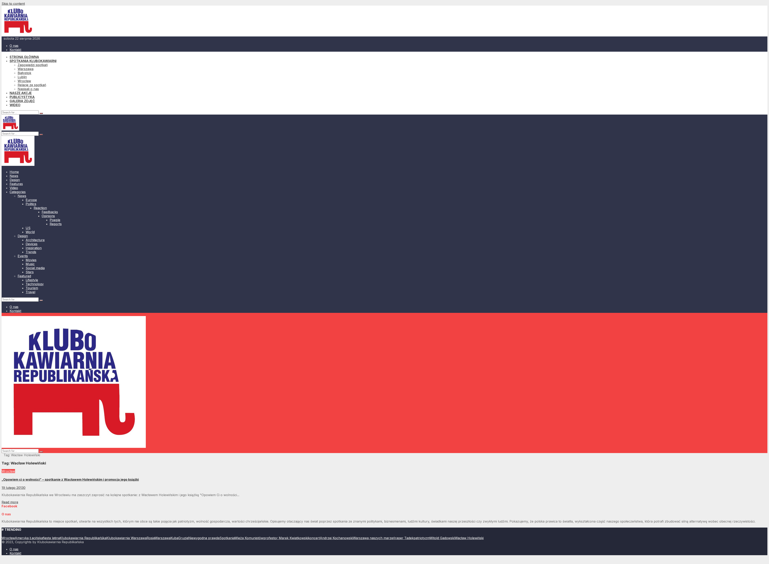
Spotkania (227, 538)
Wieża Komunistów (249, 538)
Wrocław (8, 471)
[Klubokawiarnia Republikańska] (18, 34)
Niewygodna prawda (203, 538)
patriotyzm (422, 538)
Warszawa (162, 538)
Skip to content (13, 4)
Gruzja (183, 538)
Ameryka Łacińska (29, 538)
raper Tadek (404, 538)
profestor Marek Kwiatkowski (285, 538)
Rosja (151, 538)
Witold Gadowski (442, 538)
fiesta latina (51, 538)
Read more (10, 502)
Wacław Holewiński (469, 538)
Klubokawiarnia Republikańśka (83, 538)
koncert (314, 538)
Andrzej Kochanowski (336, 538)
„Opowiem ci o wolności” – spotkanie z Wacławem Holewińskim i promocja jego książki (70, 479)
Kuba (174, 538)
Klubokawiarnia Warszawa (126, 538)
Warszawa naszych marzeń (374, 538)
